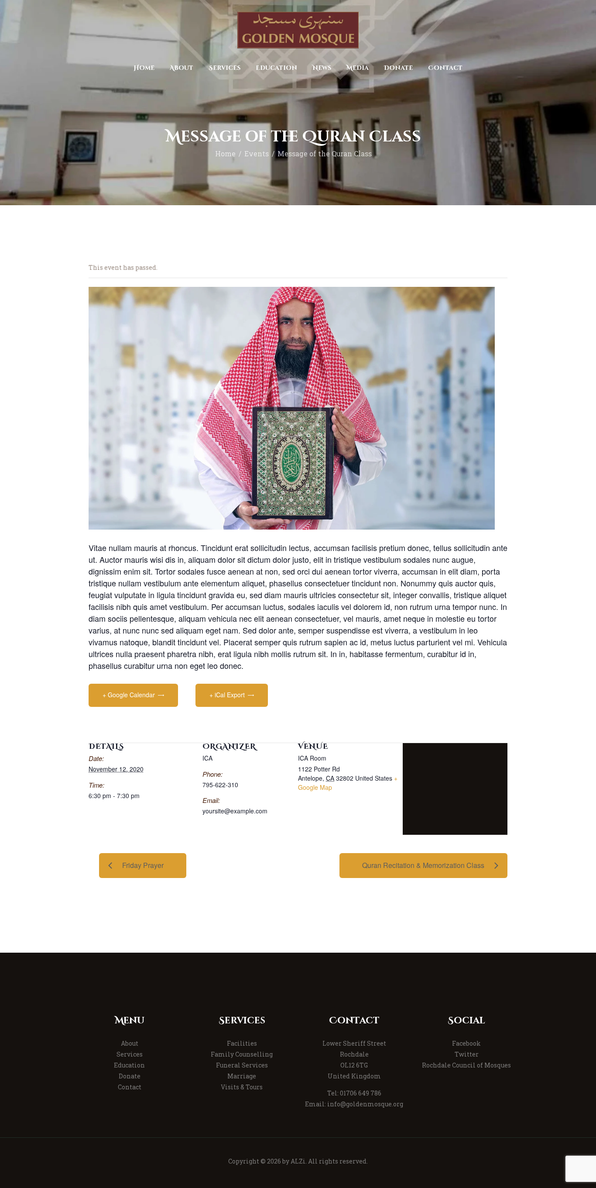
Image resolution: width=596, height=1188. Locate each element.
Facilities (242, 1043)
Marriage (241, 1076)
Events (256, 153)
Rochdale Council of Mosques (466, 1065)
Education (129, 1065)
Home (225, 153)
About (129, 1043)
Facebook (466, 1043)
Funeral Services (242, 1065)
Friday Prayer (143, 865)
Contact (129, 1087)
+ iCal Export (227, 694)
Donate (129, 1076)
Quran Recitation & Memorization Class (423, 865)
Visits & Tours (242, 1087)
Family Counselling (242, 1054)
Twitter (467, 1054)
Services (129, 1054)
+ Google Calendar (129, 694)
